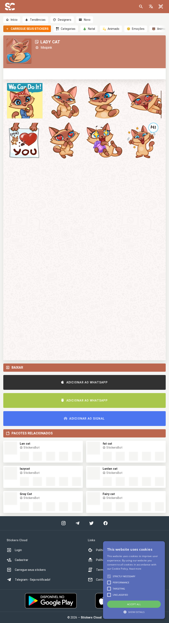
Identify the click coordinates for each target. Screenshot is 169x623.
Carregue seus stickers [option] (30, 569)
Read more (135, 568)
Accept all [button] (134, 604)
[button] (151, 7)
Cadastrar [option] (21, 560)
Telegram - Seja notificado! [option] (32, 579)
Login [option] (18, 550)
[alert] (134, 580)
